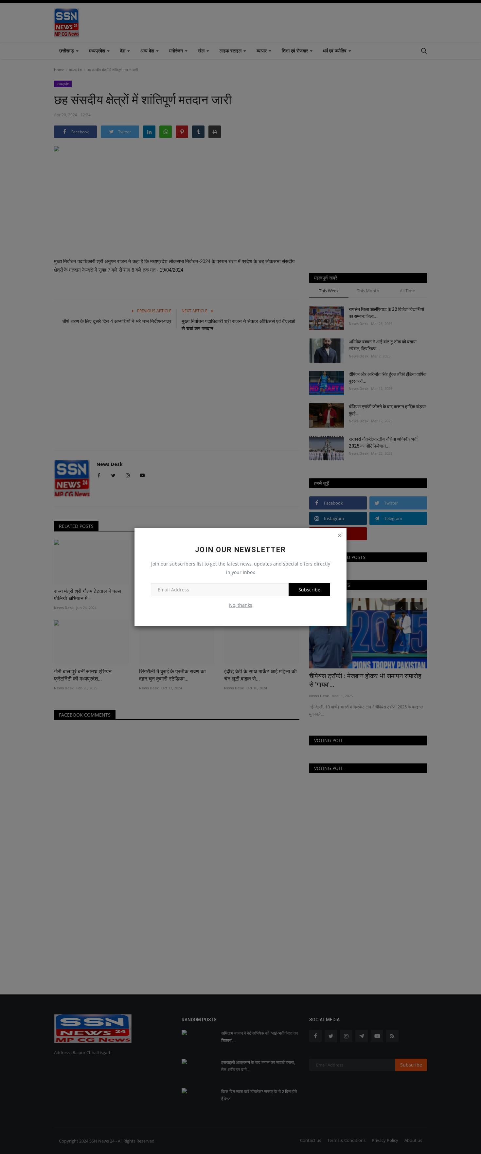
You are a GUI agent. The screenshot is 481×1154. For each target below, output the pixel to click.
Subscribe (309, 590)
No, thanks (240, 605)
